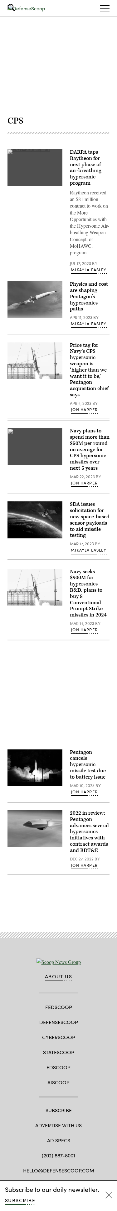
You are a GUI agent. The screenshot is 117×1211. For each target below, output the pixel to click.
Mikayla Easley (88, 269)
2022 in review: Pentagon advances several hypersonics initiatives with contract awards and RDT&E (89, 832)
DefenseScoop (58, 1022)
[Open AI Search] (19, 7)
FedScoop (58, 1007)
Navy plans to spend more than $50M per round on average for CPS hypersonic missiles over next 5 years (90, 449)
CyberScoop (58, 1037)
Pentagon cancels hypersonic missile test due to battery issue (88, 764)
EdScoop (58, 1067)
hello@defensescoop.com (58, 1170)
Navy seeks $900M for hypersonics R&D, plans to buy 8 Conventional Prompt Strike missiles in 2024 (88, 593)
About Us (58, 976)
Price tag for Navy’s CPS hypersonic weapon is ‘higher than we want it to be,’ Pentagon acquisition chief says (89, 370)
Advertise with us (58, 1125)
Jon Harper (84, 409)
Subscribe (20, 1200)
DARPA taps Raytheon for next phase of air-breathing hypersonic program (85, 168)
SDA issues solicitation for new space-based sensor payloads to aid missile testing (90, 520)
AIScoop (58, 1082)
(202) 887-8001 (58, 1155)
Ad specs (58, 1140)
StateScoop (58, 1052)
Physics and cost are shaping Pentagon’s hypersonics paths (89, 296)
